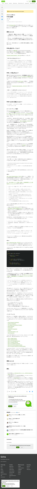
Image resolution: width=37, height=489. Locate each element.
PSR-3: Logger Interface (12, 338)
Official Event (15, 3)
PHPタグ (16, 207)
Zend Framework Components (13, 322)
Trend (3, 3)
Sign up (10, 406)
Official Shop (29, 469)
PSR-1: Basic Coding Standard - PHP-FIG (14, 176)
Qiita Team (28, 466)
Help (1, 475)
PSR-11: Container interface (13, 342)
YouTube (19, 472)
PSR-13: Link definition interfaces (14, 343)
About (1, 466)
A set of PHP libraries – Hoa (13, 331)
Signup (34, 1)
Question (10, 3)
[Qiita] (3, 1)
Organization (27, 3)
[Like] (2, 6)
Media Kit (2, 472)
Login (30, 1)
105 (2, 7)
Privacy (2, 469)
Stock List (6, 3)
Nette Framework (11, 326)
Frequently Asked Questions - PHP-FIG (14, 55)
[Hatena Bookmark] (2, 19)
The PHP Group (20, 81)
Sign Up (22, 447)
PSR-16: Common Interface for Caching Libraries (16, 346)
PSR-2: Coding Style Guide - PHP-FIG (13, 242)
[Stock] (2, 10)
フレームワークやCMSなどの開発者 (24, 76)
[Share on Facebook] (2, 17)
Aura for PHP (10, 327)
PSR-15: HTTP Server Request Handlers (15, 344)
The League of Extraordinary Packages (15, 325)
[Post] (2, 14)
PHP (7, 18)
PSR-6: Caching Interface (12, 339)
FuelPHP (9, 330)
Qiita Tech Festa (11, 472)
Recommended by (13, 412)
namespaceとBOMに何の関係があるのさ (15, 208)
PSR (9, 18)
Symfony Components (12, 323)
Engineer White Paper (12, 475)
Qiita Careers (32, 3)
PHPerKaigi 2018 (12, 25)
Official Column (21, 3)
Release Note (11, 466)
